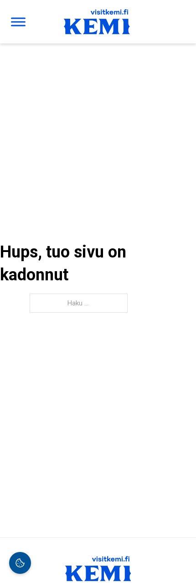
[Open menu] (18, 21)
